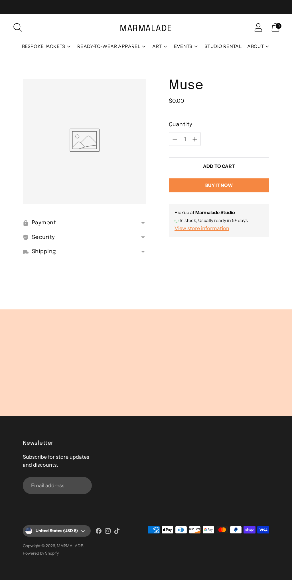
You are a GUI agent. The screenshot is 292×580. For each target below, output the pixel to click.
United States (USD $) (57, 530)
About (255, 46)
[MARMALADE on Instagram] (107, 532)
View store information (202, 228)
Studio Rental (223, 46)
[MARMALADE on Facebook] (98, 532)
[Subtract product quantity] (194, 139)
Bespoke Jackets (43, 46)
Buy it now (219, 185)
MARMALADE (70, 545)
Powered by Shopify (41, 553)
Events (183, 46)
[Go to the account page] (258, 27)
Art (157, 46)
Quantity (180, 124)
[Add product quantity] (175, 139)
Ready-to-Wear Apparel (108, 46)
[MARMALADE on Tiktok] (116, 532)
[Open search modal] (18, 27)
